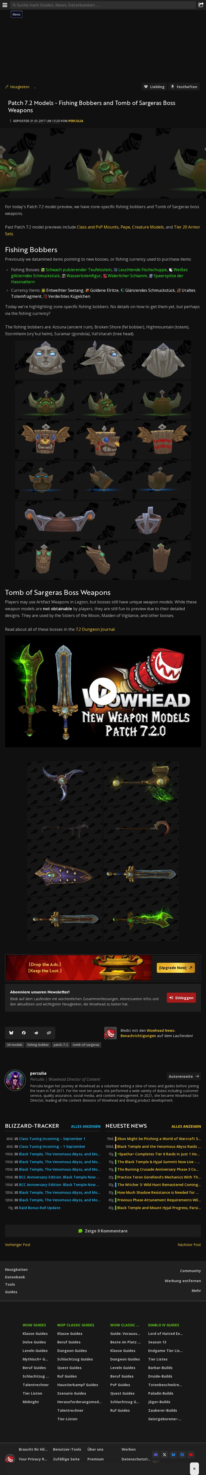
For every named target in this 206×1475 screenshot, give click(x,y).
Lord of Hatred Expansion (166, 1333)
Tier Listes (158, 1359)
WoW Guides (34, 1325)
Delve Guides (34, 1342)
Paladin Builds (160, 1393)
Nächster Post (189, 1244)
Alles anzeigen (85, 1126)
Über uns (95, 1449)
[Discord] (156, 1454)
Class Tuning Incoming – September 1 (52, 1139)
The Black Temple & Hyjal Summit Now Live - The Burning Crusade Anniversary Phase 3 (159, 1162)
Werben (129, 1449)
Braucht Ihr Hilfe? (34, 1449)
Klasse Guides (35, 1333)
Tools (10, 1284)
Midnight (31, 1401)
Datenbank (15, 1277)
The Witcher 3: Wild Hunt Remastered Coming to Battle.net (159, 1184)
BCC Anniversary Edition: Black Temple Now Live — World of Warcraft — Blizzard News (59, 1177)
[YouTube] (191, 1454)
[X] (164, 1454)
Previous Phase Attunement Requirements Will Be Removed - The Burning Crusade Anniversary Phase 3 (159, 1200)
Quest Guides (69, 1367)
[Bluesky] (11, 1033)
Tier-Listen (67, 1418)
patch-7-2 (61, 1045)
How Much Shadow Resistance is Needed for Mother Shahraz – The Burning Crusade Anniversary (159, 1192)
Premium (95, 1459)
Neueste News (126, 1125)
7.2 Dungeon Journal (95, 629)
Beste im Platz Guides (126, 1342)
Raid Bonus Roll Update (39, 1208)
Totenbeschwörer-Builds (166, 1384)
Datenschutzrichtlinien (137, 1459)
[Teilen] (201, 5)
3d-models (14, 1045)
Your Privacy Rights (34, 1459)
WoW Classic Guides (126, 1325)
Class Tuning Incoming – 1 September (52, 1146)
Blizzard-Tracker (32, 1125)
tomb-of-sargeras (86, 1045)
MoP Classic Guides (75, 1325)
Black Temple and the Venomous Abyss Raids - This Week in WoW (159, 1146)
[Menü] (5, 5)
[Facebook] (24, 1033)
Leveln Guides (35, 1350)
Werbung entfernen (183, 1280)
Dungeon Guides (72, 1350)
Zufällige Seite (66, 1459)
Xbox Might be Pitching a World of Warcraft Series (159, 1139)
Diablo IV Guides (163, 1325)
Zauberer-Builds (162, 1410)
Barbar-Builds (160, 1367)
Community (190, 1270)
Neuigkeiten (19, 86)
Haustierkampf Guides (77, 1384)
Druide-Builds (160, 1376)
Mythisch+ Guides (37, 1359)
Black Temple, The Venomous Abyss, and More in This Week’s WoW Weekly (59, 1169)
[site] (110, 1033)
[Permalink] (49, 1033)
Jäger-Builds (159, 1401)
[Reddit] (36, 1033)
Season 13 (157, 1342)
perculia (75, 121)
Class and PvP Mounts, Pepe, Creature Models (120, 227)
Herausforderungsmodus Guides (80, 1401)
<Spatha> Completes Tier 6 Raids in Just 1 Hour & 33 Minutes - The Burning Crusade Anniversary (159, 1154)
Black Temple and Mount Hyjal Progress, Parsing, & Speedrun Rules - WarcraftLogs (159, 1208)
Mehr (196, 1290)
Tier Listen (32, 1393)
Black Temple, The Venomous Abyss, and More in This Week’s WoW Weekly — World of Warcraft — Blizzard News (59, 1154)
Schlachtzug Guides (37, 1376)
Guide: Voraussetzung (126, 1333)
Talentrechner (36, 1384)
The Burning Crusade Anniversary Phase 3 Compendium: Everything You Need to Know (159, 1169)
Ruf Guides (67, 1376)
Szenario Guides (71, 1393)
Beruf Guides (34, 1367)
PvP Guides (120, 1384)
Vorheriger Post (17, 1244)
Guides (11, 1291)
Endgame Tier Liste (166, 1350)
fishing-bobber (38, 1045)
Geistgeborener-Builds (166, 1418)
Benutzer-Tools (67, 1449)
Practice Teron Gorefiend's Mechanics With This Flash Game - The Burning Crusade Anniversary (159, 1177)
